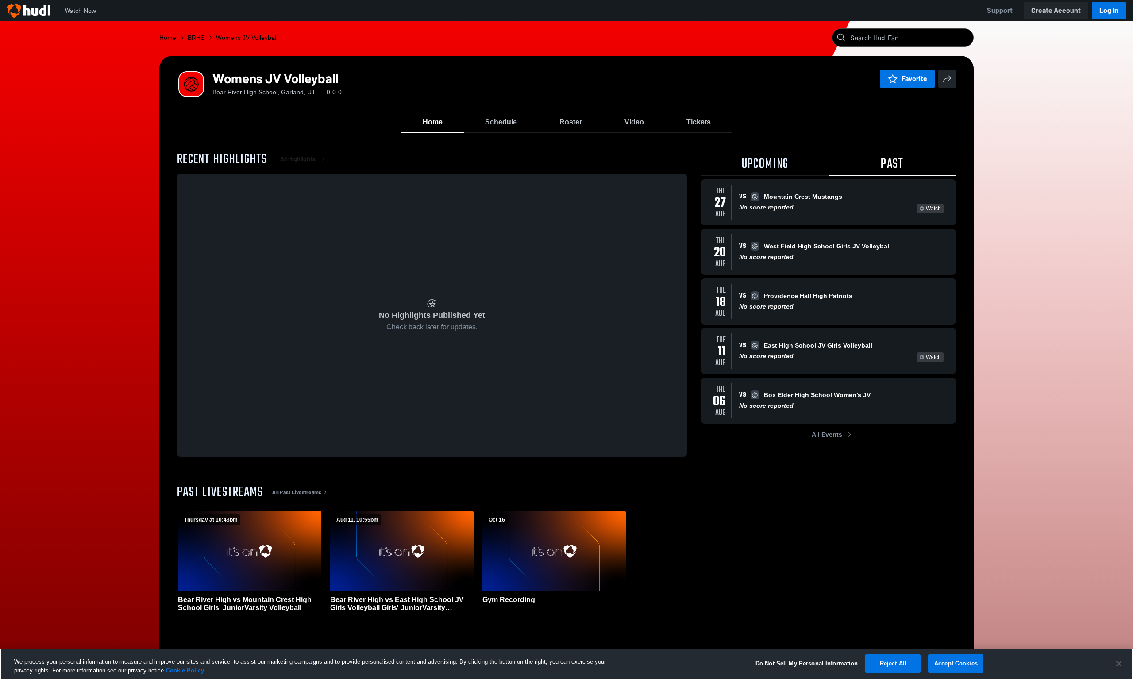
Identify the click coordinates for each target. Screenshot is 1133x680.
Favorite (914, 79)
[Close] (1119, 663)
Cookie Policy (185, 670)
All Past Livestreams (296, 492)
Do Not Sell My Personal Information (806, 663)
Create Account (1056, 10)
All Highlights (298, 159)
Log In (1108, 10)
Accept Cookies (956, 663)
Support (1000, 10)
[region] (566, 664)
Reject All (893, 663)
